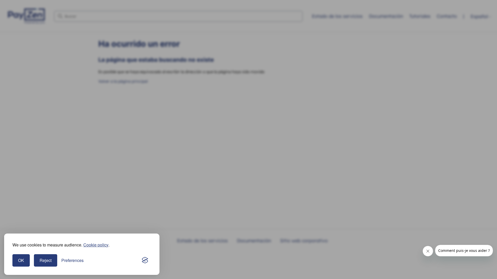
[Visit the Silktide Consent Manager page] (145, 260)
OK (21, 260)
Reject (46, 260)
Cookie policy (95, 245)
